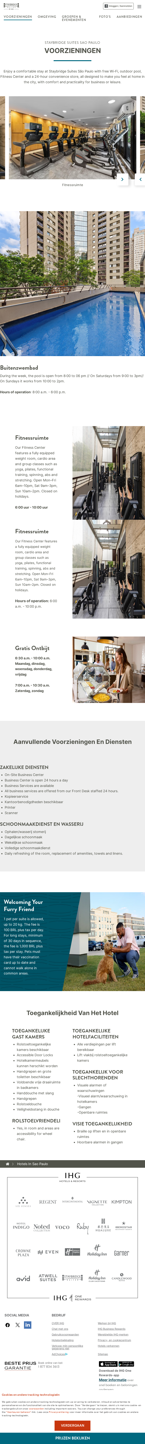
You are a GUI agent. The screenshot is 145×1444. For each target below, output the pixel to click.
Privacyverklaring (59, 1411)
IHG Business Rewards (111, 1328)
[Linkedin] (27, 1325)
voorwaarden (36, 1408)
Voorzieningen (18, 17)
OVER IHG (58, 1323)
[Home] (7, 1163)
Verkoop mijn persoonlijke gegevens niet (67, 1347)
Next (122, 179)
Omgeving (47, 17)
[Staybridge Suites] (11, 6)
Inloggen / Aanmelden (120, 6)
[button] (139, 6)
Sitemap (103, 1354)
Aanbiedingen (129, 17)
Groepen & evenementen (74, 18)
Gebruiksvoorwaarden (65, 1334)
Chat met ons (60, 1328)
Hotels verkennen (108, 1345)
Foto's (105, 17)
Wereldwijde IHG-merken (113, 1334)
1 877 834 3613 (48, 1367)
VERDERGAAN (72, 1425)
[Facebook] (8, 1325)
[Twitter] (17, 1325)
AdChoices (58, 1354)
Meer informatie (112, 1380)
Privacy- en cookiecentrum (114, 1340)
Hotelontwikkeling (63, 1340)
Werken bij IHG (107, 1323)
